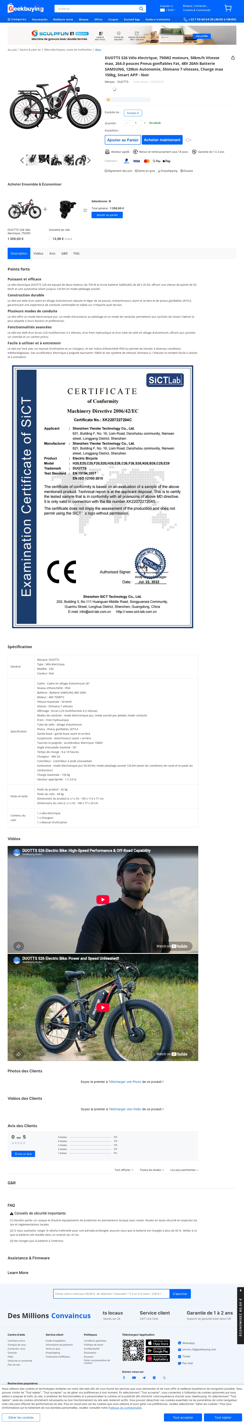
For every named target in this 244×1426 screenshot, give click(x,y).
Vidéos (38, 253)
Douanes (88, 1356)
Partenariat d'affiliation (58, 1356)
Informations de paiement (59, 1344)
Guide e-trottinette (158, 19)
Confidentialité (92, 1348)
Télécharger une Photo (125, 1082)
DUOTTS (122, 81)
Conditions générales (95, 1340)
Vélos (98, 49)
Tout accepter (183, 1417)
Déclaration (90, 1352)
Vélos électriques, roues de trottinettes (68, 49)
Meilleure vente (63, 19)
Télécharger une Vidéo (125, 1109)
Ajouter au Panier (123, 140)
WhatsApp (188, 1343)
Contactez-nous (16, 1348)
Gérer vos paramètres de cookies (97, 1361)
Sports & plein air (30, 49)
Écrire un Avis (23, 1153)
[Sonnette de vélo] (65, 209)
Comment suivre (16, 1340)
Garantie (12, 1352)
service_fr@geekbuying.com (199, 1349)
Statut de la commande (20, 1360)
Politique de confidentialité (124, 1407)
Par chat (187, 1363)
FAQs (10, 1356)
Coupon (113, 19)
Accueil (12, 49)
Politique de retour (93, 1344)
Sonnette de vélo (59, 229)
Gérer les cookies (21, 1417)
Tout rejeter (223, 1417)
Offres (98, 19)
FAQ (76, 253)
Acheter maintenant (162, 140)
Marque (84, 19)
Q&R (64, 253)
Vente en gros (53, 1348)
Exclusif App (132, 19)
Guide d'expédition (56, 1340)
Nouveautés (39, 19)
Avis (52, 253)
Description (19, 253)
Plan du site (14, 1364)
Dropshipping (53, 1352)
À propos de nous (17, 1344)
